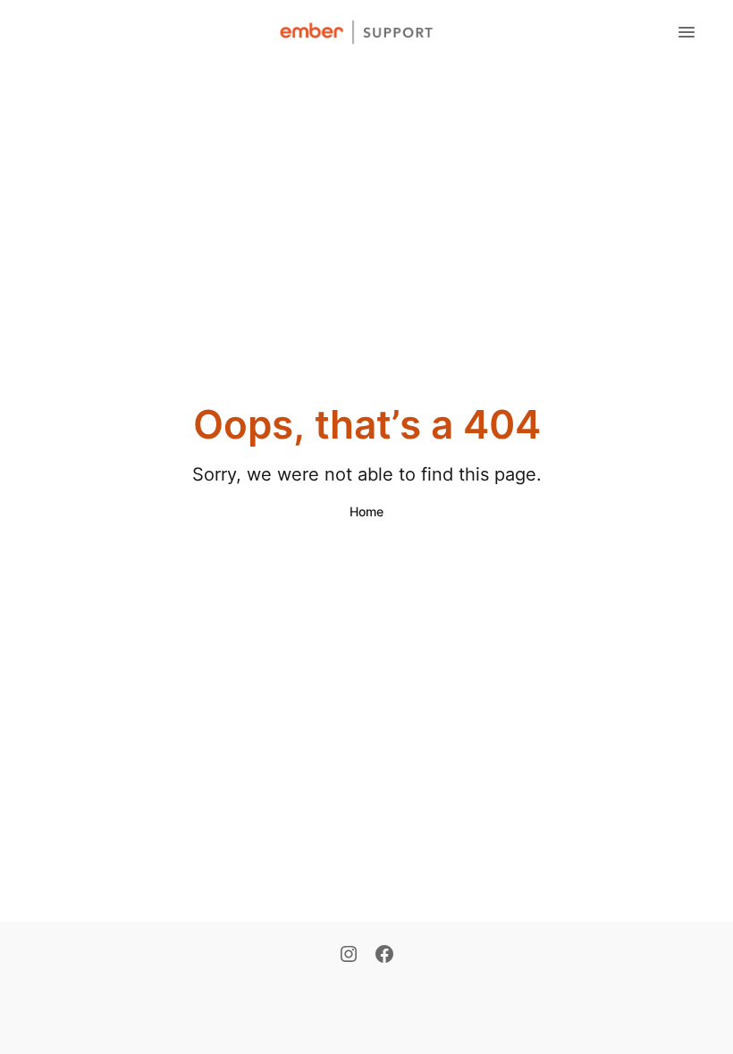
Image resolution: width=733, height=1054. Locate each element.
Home (366, 511)
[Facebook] (384, 955)
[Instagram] (348, 955)
